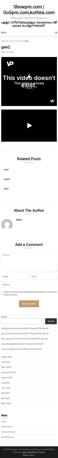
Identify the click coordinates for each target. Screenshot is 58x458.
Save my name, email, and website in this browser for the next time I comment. (30, 293)
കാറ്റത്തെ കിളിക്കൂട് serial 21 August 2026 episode (22, 344)
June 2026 (5, 362)
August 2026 (6, 357)
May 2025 (5, 393)
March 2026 (6, 367)
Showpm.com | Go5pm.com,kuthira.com (29, 9)
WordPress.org (7, 437)
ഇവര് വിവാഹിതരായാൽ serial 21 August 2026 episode (25, 333)
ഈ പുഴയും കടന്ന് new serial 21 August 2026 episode (24, 339)
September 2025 (8, 372)
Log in (3, 421)
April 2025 (5, 398)
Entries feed (6, 427)
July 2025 (5, 383)
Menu (3, 32)
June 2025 (5, 388)
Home (3, 41)
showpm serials (15, 41)
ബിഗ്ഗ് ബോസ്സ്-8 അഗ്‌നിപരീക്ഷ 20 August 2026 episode (25, 328)
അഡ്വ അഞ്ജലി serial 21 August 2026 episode (21, 349)
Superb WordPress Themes (33, 452)
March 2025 (6, 403)
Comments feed (8, 432)
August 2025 (6, 377)
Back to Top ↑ (29, 455)
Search (4, 317)
